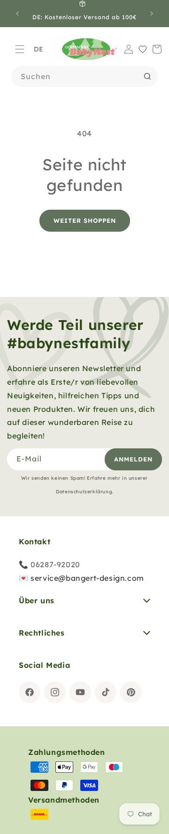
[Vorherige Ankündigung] (17, 13)
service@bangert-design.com (87, 578)
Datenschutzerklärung (84, 492)
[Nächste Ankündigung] (151, 13)
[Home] (87, 49)
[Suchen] (147, 76)
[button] (19, 49)
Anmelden (133, 459)
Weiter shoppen (85, 220)
